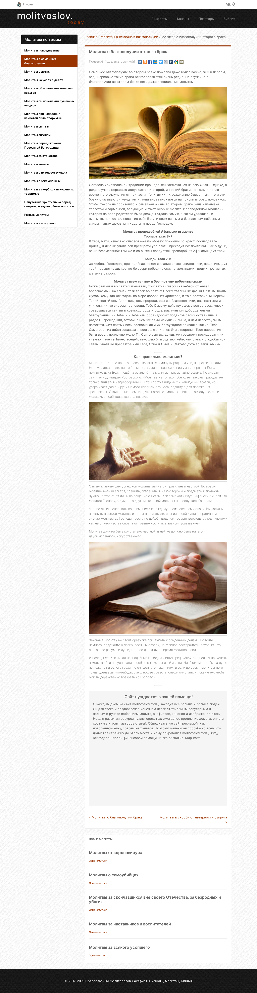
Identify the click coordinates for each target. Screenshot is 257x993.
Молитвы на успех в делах (43, 80)
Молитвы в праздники (40, 223)
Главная (91, 37)
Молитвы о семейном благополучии (40, 61)
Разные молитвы (36, 214)
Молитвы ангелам (37, 135)
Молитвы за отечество (41, 155)
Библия (229, 19)
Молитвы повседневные (42, 50)
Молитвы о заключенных (42, 181)
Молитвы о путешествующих (45, 172)
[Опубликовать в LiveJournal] (166, 62)
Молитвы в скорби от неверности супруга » (193, 819)
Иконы (28, 4)
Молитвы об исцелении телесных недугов (49, 90)
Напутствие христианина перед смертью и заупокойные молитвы (49, 204)
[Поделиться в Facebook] (150, 62)
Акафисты (159, 19)
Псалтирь (206, 19)
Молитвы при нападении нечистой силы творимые (43, 116)
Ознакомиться (98, 860)
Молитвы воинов (36, 164)
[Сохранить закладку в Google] (176, 62)
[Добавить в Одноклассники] (145, 62)
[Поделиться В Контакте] (140, 62)
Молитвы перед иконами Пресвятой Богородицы (42, 145)
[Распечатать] (181, 62)
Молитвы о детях (37, 71)
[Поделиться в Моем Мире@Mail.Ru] (155, 62)
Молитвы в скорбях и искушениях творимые (49, 191)
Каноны (183, 19)
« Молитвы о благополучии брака (116, 817)
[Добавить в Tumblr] (171, 62)
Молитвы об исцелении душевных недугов (49, 103)
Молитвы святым (36, 126)
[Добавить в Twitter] (161, 62)
